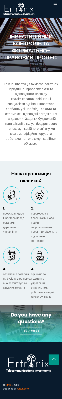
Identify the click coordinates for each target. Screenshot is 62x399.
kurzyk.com (23, 388)
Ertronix (9, 384)
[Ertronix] (18, 13)
